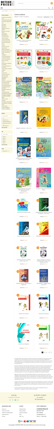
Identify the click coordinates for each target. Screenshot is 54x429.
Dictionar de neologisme (23, 344)
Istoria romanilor (5, 60)
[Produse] (2, 8)
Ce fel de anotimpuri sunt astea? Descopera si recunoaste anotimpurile (24, 190)
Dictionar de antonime (44, 313)
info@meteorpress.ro (40, 399)
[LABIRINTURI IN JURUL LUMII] (24, 87)
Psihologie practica (5, 92)
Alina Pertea (5, 125)
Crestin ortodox (5, 38)
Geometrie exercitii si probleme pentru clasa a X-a (24, 260)
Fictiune (3, 45)
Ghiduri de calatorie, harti (7, 50)
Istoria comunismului (6, 59)
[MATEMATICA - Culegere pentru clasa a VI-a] (43, 275)
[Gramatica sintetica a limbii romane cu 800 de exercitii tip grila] (24, 147)
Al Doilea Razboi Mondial (6, 20)
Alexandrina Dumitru (7, 123)
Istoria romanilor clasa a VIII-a (23, 236)
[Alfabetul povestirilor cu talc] (43, 117)
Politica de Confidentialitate (7, 412)
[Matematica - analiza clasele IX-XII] (43, 228)
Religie (3, 97)
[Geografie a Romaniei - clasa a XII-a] (24, 117)
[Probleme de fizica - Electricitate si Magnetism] (24, 275)
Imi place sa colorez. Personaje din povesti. (43, 189)
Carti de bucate (5, 35)
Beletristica (4, 25)
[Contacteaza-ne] (49, 8)
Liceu (3, 71)
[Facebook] (10, 400)
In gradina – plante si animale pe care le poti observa (24, 41)
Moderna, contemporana (7, 81)
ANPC (20, 414)
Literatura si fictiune (6, 74)
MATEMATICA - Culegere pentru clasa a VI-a (44, 284)
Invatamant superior (6, 57)
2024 (4, 138)
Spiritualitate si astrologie (7, 103)
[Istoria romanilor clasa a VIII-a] (24, 228)
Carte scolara (4, 33)
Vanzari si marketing (6, 108)
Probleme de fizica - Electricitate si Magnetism (23, 284)
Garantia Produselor (23, 412)
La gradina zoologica (43, 40)
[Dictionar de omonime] (43, 333)
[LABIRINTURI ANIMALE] (43, 87)
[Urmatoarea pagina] (51, 352)
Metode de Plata (22, 409)
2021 (4, 142)
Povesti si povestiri (5, 84)
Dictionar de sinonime (24, 313)
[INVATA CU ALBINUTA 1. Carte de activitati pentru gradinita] (43, 58)
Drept (3, 43)
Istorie (3, 61)
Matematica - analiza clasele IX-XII (43, 236)
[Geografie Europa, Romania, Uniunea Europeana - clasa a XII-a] (43, 204)
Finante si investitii (5, 46)
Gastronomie (4, 48)
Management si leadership (5, 77)
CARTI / (6, 10)
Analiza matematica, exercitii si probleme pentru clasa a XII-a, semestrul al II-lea (44, 261)
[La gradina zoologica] (43, 30)
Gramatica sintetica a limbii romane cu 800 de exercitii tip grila (24, 159)
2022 (4, 141)
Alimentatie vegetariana (6, 21)
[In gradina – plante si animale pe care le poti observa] (24, 30)
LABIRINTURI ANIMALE (44, 97)
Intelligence (4, 54)
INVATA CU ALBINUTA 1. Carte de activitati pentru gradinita (43, 68)
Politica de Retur (22, 410)
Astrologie (4, 24)
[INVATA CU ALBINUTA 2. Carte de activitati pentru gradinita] (24, 58)
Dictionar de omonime (44, 344)
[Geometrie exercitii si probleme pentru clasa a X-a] (24, 252)
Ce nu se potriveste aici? (43, 158)
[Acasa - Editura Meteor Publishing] (7, 3)
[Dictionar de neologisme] (24, 333)
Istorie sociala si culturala (7, 68)
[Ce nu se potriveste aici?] (43, 147)
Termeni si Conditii (5, 410)
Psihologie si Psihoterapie (7, 93)
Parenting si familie (5, 82)
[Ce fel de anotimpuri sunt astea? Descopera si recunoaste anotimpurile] (24, 177)
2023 (4, 139)
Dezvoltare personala (6, 40)
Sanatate (3, 100)
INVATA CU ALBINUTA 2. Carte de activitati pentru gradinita (24, 68)
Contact (3, 416)
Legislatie (3, 70)
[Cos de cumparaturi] (52, 8)
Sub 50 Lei (5, 151)
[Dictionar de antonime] (43, 302)
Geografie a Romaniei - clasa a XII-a (24, 128)
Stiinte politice (4, 106)
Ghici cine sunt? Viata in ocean (23, 212)
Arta (2, 22)
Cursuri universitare (5, 39)
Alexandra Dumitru (6, 121)
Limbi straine (4, 72)
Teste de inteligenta (5, 107)
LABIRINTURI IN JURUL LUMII (24, 97)
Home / (3, 10)
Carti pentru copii (5, 36)
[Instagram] (18, 400)
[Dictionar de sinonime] (24, 302)
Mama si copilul (5, 75)
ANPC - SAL (21, 416)
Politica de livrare (5, 414)
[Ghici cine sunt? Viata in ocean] (24, 204)
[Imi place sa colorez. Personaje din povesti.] (43, 177)
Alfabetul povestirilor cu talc (43, 128)
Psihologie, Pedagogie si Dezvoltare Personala (6, 95)
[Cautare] (52, 3)
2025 (4, 136)
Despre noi (4, 409)
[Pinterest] (13, 400)
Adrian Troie (5, 120)
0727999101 (40, 397)
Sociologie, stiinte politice (7, 101)
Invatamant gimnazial (6, 56)
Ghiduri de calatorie (5, 49)
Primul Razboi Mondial (6, 85)
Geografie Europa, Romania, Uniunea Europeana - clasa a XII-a (44, 213)
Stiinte (3, 104)
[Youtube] (15, 400)
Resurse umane (5, 99)
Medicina (3, 79)
